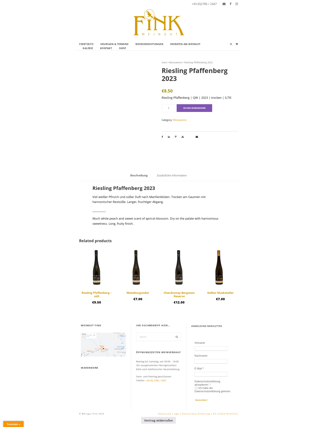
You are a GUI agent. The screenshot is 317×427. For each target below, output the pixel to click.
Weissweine (175, 62)
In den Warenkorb (194, 108)
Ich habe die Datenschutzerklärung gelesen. (212, 390)
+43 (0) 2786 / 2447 (156, 380)
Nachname (200, 355)
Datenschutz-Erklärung (196, 413)
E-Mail (199, 368)
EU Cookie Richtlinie (225, 413)
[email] (224, 4)
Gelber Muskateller (220, 293)
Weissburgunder (137, 293)
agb (176, 413)
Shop (122, 48)
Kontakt (106, 48)
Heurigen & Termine (114, 44)
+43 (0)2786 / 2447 (204, 4)
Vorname (199, 342)
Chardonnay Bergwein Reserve (179, 294)
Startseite (86, 44)
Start (164, 62)
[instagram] (236, 4)
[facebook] (230, 4)
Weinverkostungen (149, 44)
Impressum (164, 413)
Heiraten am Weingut (185, 44)
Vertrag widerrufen (158, 420)
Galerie (88, 48)
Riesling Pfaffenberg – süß (97, 294)
